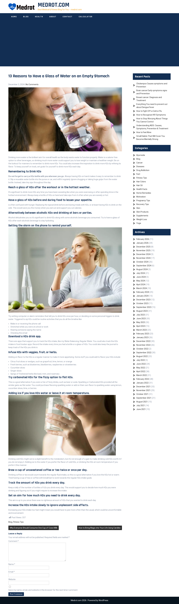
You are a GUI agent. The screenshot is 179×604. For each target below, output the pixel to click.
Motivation (141, 197)
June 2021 (141, 409)
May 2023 (140, 322)
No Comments (32, 84)
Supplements (142, 215)
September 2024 (143, 265)
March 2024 (141, 288)
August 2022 (142, 356)
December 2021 (143, 386)
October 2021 (142, 394)
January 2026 (142, 243)
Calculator (85, 16)
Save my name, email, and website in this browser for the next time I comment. (43, 590)
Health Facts (141, 189)
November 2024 (143, 258)
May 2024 (140, 281)
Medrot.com (53, 5)
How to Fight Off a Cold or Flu (149, 111)
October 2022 (142, 349)
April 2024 (140, 284)
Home (14, 16)
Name (11, 564)
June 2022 (141, 364)
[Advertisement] (89, 46)
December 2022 (143, 341)
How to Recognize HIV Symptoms (151, 115)
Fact (138, 174)
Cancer (139, 163)
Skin (138, 208)
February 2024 (142, 292)
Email (11, 572)
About (52, 16)
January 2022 (142, 383)
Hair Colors (141, 181)
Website (12, 579)
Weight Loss (141, 219)
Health (39, 16)
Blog (26, 16)
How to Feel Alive (143, 132)
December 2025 (143, 247)
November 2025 (143, 250)
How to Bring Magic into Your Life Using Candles (100, 528)
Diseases (140, 166)
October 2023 (142, 303)
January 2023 (142, 337)
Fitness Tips (18, 522)
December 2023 (143, 299)
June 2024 (141, 277)
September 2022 (143, 352)
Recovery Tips (142, 204)
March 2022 (141, 375)
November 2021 (143, 390)
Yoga (138, 223)
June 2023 (141, 318)
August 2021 (142, 402)
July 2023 (140, 315)
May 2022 (140, 368)
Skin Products (142, 212)
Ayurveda (140, 155)
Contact (67, 16)
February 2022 (142, 379)
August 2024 (142, 269)
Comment (13, 541)
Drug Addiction (142, 170)
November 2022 (143, 345)
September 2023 (143, 307)
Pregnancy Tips (143, 200)
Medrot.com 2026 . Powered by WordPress (89, 600)
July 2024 (140, 273)
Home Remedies (143, 193)
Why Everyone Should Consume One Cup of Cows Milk (33, 528)
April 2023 (140, 326)
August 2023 (142, 311)
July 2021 (140, 405)
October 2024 (142, 262)
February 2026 (142, 239)
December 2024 (143, 254)
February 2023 (142, 334)
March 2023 (141, 330)
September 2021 (143, 398)
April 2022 (140, 371)
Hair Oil (139, 185)
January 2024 (142, 296)
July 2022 (140, 360)
